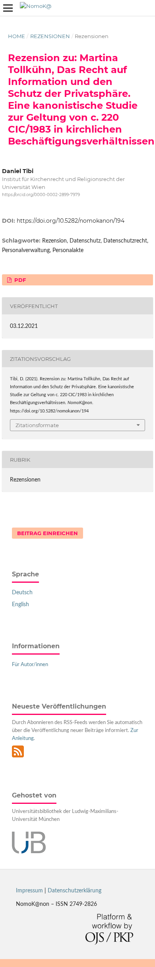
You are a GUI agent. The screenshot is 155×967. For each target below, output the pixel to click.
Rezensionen (50, 36)
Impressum (29, 891)
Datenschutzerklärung (74, 891)
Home (16, 36)
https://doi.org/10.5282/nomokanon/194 (70, 220)
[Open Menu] (8, 8)
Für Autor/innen (30, 664)
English (20, 604)
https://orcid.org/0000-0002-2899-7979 (41, 194)
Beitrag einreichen (47, 533)
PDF (19, 280)
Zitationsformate (37, 425)
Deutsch (22, 592)
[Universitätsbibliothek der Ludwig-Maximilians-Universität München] (29, 852)
